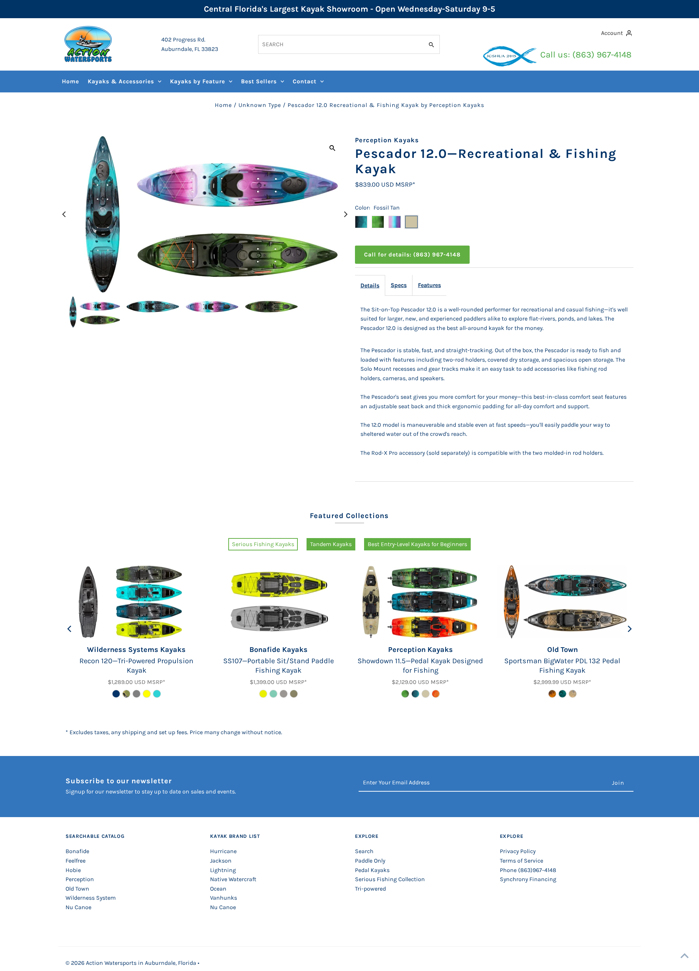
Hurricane (223, 851)
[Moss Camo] (405, 693)
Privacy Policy (518, 851)
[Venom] (263, 693)
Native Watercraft (233, 879)
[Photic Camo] (562, 693)
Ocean (218, 888)
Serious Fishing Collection (390, 879)
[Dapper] (415, 693)
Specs (399, 285)
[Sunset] (435, 693)
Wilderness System (91, 897)
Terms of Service (521, 860)
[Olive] (293, 693)
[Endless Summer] (273, 693)
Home (70, 81)
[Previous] (64, 214)
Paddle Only (370, 860)
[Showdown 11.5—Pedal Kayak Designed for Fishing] (420, 602)
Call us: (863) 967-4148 (586, 54)
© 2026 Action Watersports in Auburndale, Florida (132, 962)
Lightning (223, 870)
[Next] (345, 214)
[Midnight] (116, 693)
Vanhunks (223, 897)
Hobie (73, 870)
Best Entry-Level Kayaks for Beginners (417, 544)
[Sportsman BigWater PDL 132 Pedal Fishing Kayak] (562, 602)
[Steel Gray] (136, 693)
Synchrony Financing (528, 879)
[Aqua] (157, 693)
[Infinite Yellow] (146, 693)
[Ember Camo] (552, 693)
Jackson (221, 860)
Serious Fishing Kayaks (263, 544)
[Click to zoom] (332, 148)
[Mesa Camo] (126, 693)
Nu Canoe (78, 907)
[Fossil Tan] (425, 693)
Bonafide (77, 851)
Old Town (77, 888)
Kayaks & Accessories (121, 81)
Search (364, 851)
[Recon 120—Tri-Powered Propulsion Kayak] (136, 602)
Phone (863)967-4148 (528, 870)
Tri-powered (370, 888)
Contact (304, 81)
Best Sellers (259, 81)
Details (369, 285)
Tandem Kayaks (331, 544)
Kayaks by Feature (197, 81)
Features (429, 285)
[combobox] (340, 44)
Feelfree (76, 860)
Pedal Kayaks (372, 870)
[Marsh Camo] (572, 693)
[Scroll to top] (684, 956)
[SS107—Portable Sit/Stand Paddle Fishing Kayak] (278, 602)
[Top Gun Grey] (283, 693)
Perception (80, 879)
